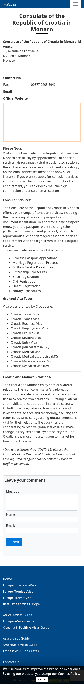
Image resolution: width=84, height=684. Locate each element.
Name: (11, 514)
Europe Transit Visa (17, 598)
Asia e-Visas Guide (16, 638)
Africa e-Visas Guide (17, 615)
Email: (10, 525)
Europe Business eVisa (19, 585)
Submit (14, 542)
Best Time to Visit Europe (21, 604)
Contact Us (11, 662)
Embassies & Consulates (21, 651)
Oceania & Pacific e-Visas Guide (26, 627)
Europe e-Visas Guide (18, 621)
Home (7, 579)
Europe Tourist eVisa (18, 591)
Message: (13, 491)
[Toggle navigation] (75, 4)
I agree (42, 679)
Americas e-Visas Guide (20, 645)
